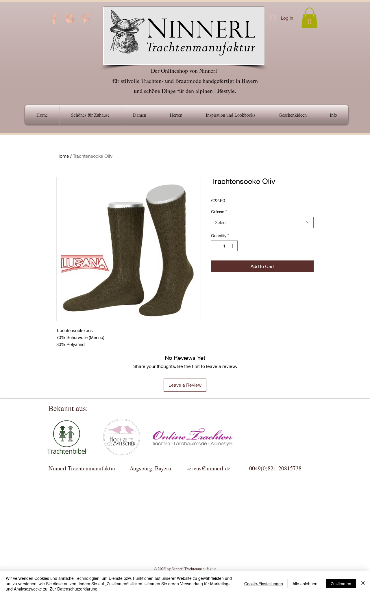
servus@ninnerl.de (208, 468)
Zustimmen (341, 583)
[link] (309, 18)
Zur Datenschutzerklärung (73, 589)
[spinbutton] (224, 246)
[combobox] (262, 222)
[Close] (363, 583)
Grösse (219, 211)
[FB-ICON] (54, 18)
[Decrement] (215, 246)
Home (62, 156)
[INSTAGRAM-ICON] (70, 18)
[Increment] (233, 246)
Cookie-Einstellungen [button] (263, 583)
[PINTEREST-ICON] (86, 18)
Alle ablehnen (305, 583)
